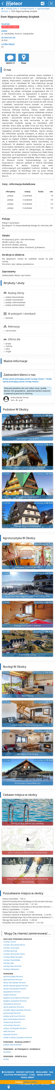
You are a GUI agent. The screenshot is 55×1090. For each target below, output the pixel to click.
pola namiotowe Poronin (14, 1019)
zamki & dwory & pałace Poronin (17, 1037)
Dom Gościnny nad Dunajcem (28, 725)
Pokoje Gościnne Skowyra (27, 526)
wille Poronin (9, 1031)
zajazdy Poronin (10, 1034)
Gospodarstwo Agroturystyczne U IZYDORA (27, 596)
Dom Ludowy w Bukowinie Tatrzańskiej (27, 852)
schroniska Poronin (11, 1025)
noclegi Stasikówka (11, 960)
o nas (32, 1074)
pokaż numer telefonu (10, 27)
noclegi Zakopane (11, 969)
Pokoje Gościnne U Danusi (27, 625)
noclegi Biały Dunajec (13, 957)
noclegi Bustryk (10, 951)
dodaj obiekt (27, 1077)
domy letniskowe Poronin (14, 982)
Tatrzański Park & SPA (28, 438)
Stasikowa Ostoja (27, 654)
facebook (9, 1072)
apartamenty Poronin (12, 979)
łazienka (7, 1052)
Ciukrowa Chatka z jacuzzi (27, 567)
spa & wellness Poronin (13, 1007)
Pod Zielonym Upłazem (27, 496)
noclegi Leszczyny (11, 948)
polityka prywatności (15, 1074)
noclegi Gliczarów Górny (14, 944)
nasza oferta (44, 1074)
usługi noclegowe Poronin (15, 1028)
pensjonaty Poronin (12, 1013)
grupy (6, 1059)
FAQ (51, 1072)
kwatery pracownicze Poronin (16, 998)
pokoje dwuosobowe (12, 1044)
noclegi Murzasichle (12, 966)
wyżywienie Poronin (12, 991)
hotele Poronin (9, 994)
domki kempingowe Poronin (15, 985)
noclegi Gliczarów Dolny (14, 954)
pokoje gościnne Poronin (14, 1016)
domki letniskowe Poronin (14, 988)
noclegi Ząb (8, 963)
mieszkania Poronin (12, 1004)
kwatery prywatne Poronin (15, 1001)
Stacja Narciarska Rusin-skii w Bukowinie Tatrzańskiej (27, 880)
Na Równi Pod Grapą (27, 754)
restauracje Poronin (12, 1022)
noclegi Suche (9, 941)
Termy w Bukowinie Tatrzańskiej (27, 823)
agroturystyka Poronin (13, 976)
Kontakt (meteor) (25, 1072)
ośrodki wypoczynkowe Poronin (17, 1010)
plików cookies (30, 1082)
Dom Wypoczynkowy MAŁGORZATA (27, 467)
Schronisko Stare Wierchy (27, 783)
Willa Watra (27, 695)
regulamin (41, 1072)
